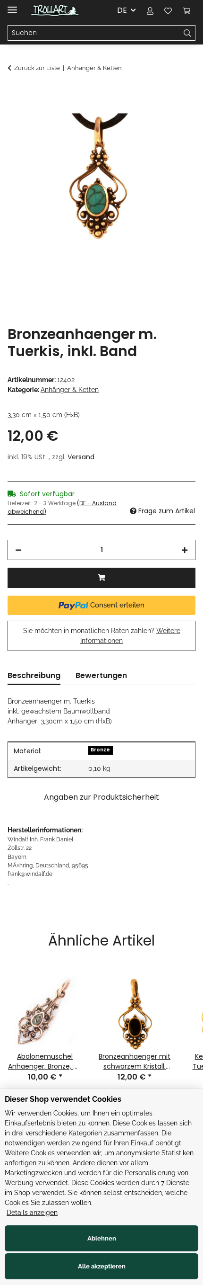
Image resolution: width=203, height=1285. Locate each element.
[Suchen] (187, 33)
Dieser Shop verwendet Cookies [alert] (63, 1099)
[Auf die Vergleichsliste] (151, 116)
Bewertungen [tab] (101, 675)
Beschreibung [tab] (34, 675)
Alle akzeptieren (102, 1266)
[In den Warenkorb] (15, 93)
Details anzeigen (32, 1212)
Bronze (100, 749)
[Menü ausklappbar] (12, 6)
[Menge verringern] (18, 550)
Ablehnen (101, 1238)
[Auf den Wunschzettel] (175, 116)
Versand (81, 457)
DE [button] (122, 10)
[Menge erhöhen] (184, 550)
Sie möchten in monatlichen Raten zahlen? (101, 635)
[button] (150, 10)
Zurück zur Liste (37, 67)
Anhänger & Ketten (70, 389)
